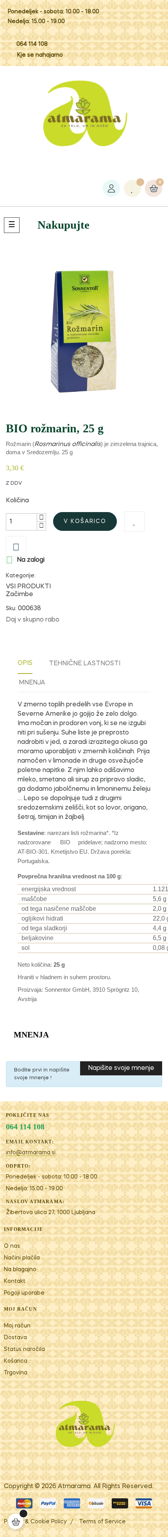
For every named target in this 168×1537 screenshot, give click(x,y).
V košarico (85, 521)
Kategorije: (21, 576)
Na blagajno (20, 1269)
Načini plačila (22, 1258)
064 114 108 (32, 44)
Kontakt (14, 1281)
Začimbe (19, 594)
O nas (12, 1246)
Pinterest (93, 620)
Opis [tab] (25, 663)
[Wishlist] (132, 188)
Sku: (11, 608)
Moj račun (17, 1326)
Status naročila (24, 1349)
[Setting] (111, 188)
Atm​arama (74, 1486)
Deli (69, 620)
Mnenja (32, 683)
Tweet (81, 620)
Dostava (15, 1337)
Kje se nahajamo (40, 55)
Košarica (15, 1361)
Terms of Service (102, 1521)
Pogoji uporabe (24, 1293)
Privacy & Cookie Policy (35, 1521)
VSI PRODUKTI (28, 587)
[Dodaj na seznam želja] (134, 521)
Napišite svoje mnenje (121, 1068)
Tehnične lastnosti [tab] (84, 664)
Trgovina (15, 1373)
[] (15, 1521)
